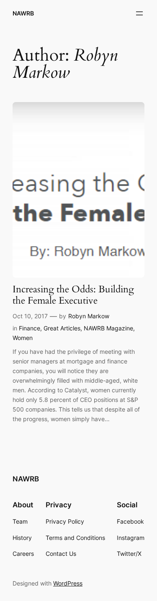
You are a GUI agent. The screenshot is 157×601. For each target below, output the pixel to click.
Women (23, 337)
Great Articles (62, 328)
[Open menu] (139, 13)
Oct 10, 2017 (30, 316)
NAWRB (23, 13)
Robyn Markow (88, 316)
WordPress (67, 583)
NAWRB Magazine (108, 328)
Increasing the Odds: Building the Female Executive (73, 295)
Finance (29, 328)
